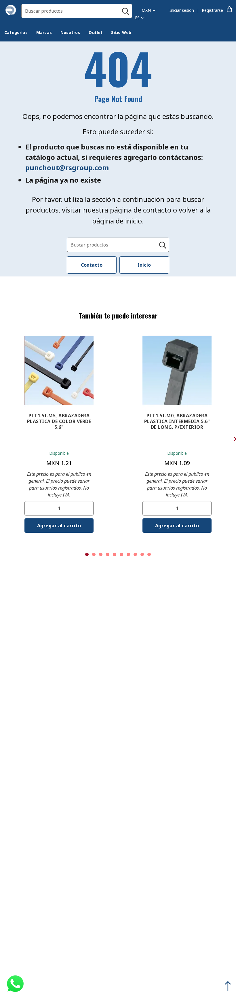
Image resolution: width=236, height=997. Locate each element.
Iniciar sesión (182, 10)
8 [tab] (135, 554)
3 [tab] (100, 554)
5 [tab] (114, 554)
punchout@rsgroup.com (67, 167)
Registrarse (212, 10)
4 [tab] (107, 554)
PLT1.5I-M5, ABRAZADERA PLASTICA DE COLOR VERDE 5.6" (59, 421)
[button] (149, 10)
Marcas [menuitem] (44, 32)
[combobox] (76, 11)
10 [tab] (149, 554)
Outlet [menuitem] (95, 32)
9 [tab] (142, 554)
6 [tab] (121, 554)
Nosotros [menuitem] (70, 32)
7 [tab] (128, 554)
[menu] (72, 33)
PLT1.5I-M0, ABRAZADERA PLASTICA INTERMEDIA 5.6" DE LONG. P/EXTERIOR (177, 421)
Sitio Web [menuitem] (121, 32)
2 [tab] (94, 554)
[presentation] (16, 32)
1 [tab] (87, 554)
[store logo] (10, 14)
